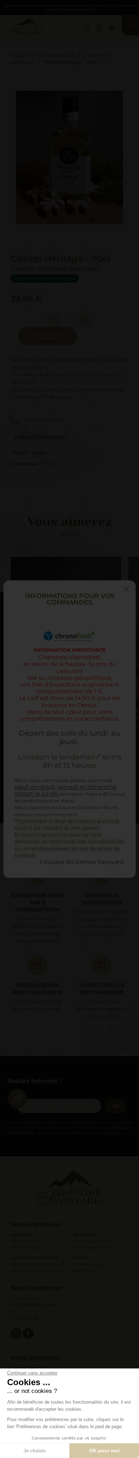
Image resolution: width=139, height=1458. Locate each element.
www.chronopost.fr (55, 814)
